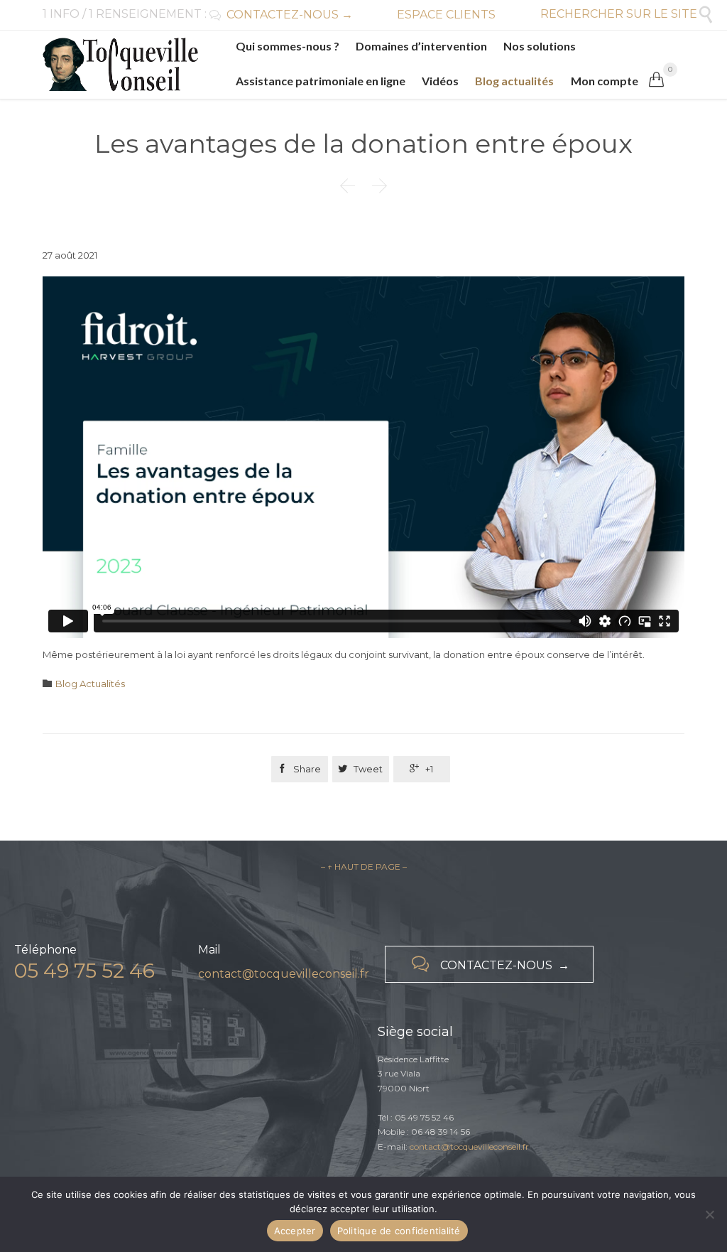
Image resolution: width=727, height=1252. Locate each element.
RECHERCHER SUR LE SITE (627, 14)
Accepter (295, 1230)
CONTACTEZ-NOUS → (281, 14)
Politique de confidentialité (399, 1230)
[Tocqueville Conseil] (120, 64)
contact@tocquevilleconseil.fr (283, 974)
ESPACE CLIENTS (446, 14)
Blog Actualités (90, 683)
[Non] (709, 1214)
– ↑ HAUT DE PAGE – (364, 866)
